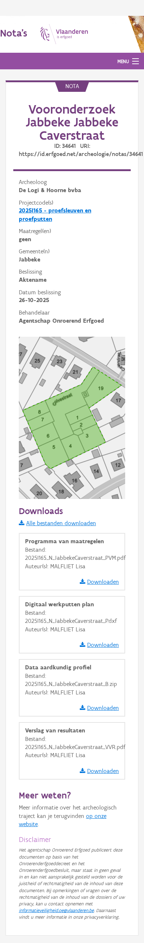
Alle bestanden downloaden (61, 523)
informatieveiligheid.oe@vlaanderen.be (56, 910)
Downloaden (103, 581)
